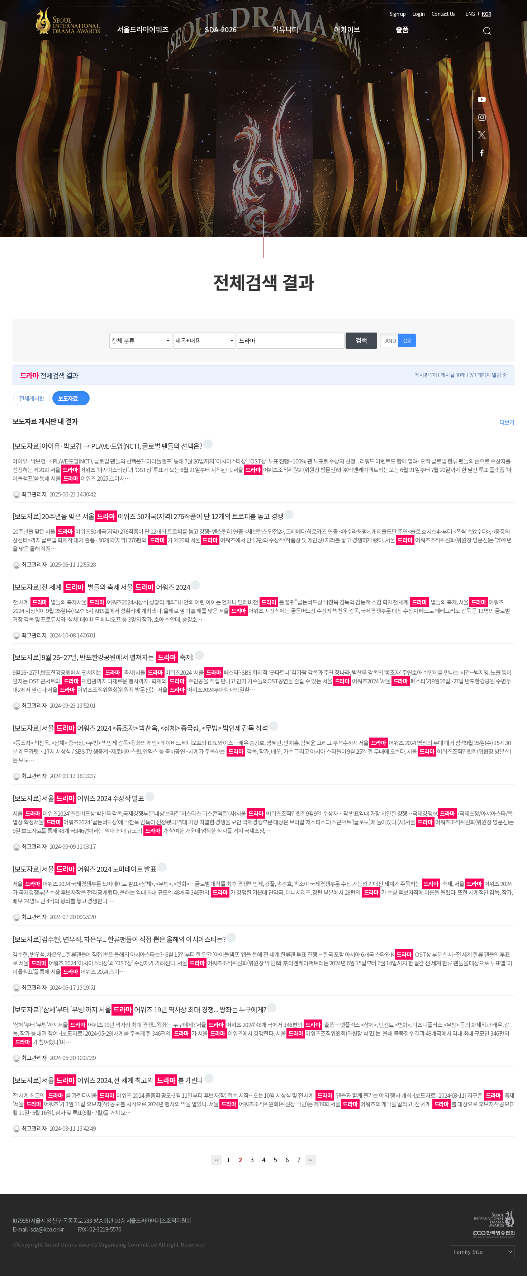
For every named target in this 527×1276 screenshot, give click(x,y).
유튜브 (482, 99)
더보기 (506, 422)
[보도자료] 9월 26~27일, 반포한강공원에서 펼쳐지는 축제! (103, 657)
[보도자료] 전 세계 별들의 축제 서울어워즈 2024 (101, 587)
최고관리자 (33, 494)
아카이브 (347, 29)
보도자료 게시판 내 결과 (45, 421)
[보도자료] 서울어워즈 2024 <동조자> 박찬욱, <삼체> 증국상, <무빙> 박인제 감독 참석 (140, 728)
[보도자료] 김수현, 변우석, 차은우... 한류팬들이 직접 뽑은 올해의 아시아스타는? (119, 939)
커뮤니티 (285, 29)
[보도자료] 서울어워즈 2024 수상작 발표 (78, 798)
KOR (486, 13)
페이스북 (482, 153)
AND (390, 340)
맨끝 (310, 1160)
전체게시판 (31, 398)
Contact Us (443, 13)
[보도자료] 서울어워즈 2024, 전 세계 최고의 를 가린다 (108, 1080)
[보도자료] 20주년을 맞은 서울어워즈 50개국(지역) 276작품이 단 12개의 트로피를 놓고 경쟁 (148, 516)
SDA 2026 (220, 29)
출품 (402, 29)
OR (406, 340)
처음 (216, 1160)
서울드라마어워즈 (142, 29)
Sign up (397, 13)
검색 (487, 31)
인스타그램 (482, 117)
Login (418, 13)
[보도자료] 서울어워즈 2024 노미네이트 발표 (84, 869)
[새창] (208, 444)
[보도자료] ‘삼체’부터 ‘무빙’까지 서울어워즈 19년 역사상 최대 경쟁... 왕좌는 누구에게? (139, 1009)
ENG (470, 13)
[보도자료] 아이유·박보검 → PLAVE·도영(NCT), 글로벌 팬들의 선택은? (107, 446)
